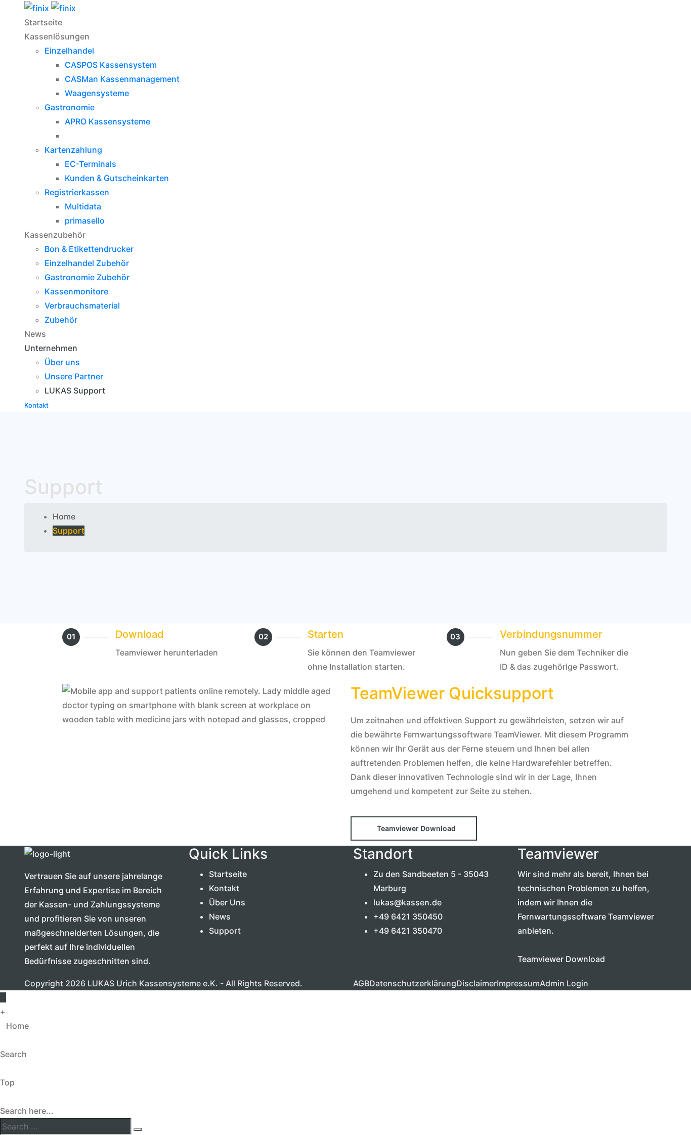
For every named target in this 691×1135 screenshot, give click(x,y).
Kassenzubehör (54, 235)
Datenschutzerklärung (412, 983)
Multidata (83, 206)
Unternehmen (50, 348)
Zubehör (61, 320)
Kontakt (224, 888)
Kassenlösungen (57, 36)
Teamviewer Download (561, 959)
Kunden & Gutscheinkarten (117, 178)
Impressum (518, 983)
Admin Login (564, 983)
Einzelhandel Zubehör (87, 263)
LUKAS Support (75, 390)
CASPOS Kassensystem (111, 65)
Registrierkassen (77, 192)
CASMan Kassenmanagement (122, 79)
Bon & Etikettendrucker (89, 249)
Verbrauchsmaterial (82, 305)
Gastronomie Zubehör (87, 277)
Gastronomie (70, 107)
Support (225, 931)
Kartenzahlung (73, 150)
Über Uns (227, 902)
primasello (85, 220)
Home (64, 516)
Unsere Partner (74, 376)
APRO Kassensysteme (107, 121)
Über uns (62, 362)
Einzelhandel (69, 51)
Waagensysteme (97, 93)
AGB (361, 983)
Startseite (43, 22)
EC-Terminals (90, 164)
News (35, 334)
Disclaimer (476, 983)
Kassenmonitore (76, 291)
